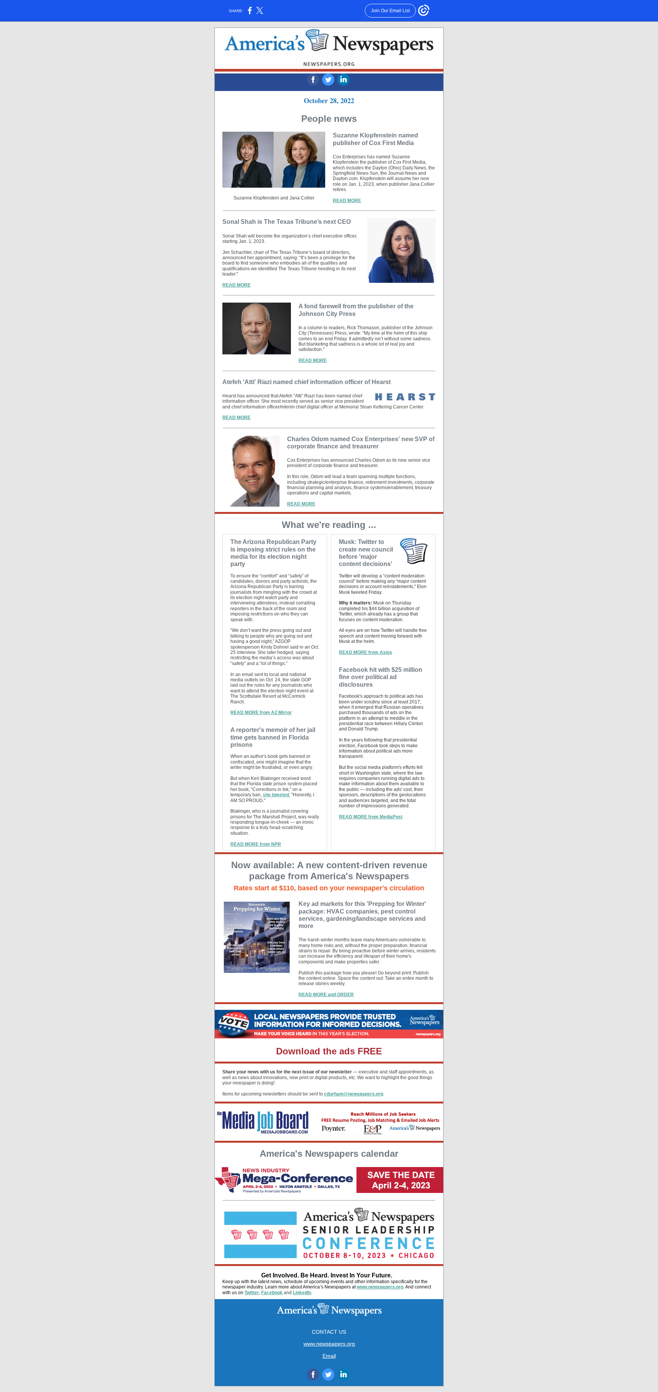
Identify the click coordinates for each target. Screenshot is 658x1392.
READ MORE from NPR (255, 844)
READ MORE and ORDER (326, 994)
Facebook (272, 1292)
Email (329, 1356)
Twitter (251, 1292)
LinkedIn (302, 1292)
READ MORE (347, 200)
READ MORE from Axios (365, 652)
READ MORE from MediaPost (370, 817)
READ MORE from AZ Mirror (261, 712)
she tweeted (276, 794)
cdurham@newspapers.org (353, 1094)
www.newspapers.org (380, 1287)
